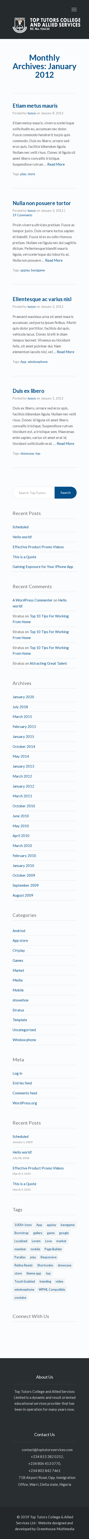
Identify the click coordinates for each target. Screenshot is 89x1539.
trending (45, 1281)
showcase (27, 453)
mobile (35, 1249)
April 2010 (21, 835)
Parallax (20, 1257)
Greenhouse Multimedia (55, 1529)
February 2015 (24, 726)
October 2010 (24, 806)
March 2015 (22, 716)
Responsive (48, 1257)
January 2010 (23, 865)
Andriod (19, 930)
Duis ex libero (28, 391)
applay (25, 270)
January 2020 (23, 697)
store (31, 174)
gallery (37, 1233)
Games (18, 960)
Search (66, 493)
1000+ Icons (23, 1225)
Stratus (18, 1010)
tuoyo (32, 113)
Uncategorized (24, 1030)
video (59, 1281)
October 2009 (24, 875)
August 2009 (23, 895)
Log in (17, 1073)
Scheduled (20, 527)
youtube (20, 1297)
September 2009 (26, 885)
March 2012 (22, 776)
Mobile (18, 990)
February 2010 (24, 855)
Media (18, 980)
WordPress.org (25, 1103)
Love (48, 1241)
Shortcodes (45, 1265)
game (51, 1233)
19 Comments (22, 215)
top (37, 453)
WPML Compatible (52, 1289)
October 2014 (24, 746)
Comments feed (25, 1093)
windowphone (37, 362)
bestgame (38, 270)
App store (20, 940)
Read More (56, 164)
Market (18, 970)
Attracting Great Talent (48, 663)
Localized (20, 1241)
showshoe (20, 1000)
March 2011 (22, 796)
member (20, 1249)
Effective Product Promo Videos (38, 547)
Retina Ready (23, 1265)
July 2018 (20, 707)
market (61, 1241)
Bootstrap (21, 1233)
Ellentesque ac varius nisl (42, 299)
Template (20, 1020)
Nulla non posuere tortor (42, 203)
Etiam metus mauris (35, 105)
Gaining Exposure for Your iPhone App (43, 566)
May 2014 (21, 756)
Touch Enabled (24, 1281)
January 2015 (23, 736)
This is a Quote (24, 557)
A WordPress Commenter (33, 600)
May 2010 (21, 826)
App (23, 362)
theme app (33, 1273)
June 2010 (21, 816)
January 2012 (23, 786)
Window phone (24, 1040)
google (64, 1233)
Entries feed (22, 1083)
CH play (19, 950)
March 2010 (22, 845)
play (23, 174)
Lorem (36, 1241)
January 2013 (23, 766)
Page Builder (53, 1249)
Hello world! (22, 537)
